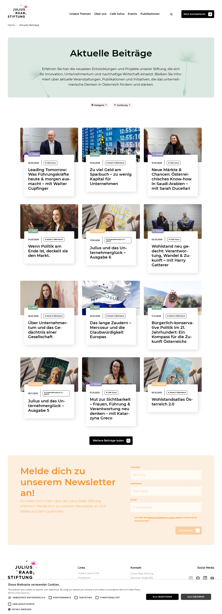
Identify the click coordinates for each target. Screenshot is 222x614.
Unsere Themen (80, 13)
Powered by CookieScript (207, 612)
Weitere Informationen (19, 592)
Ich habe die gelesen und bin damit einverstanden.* (166, 519)
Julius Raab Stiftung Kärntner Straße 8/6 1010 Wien (142, 577)
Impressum (84, 577)
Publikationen (150, 13)
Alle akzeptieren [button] (162, 596)
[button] (74, 609)
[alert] (111, 597)
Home (11, 25)
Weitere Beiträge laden (108, 440)
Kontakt (136, 567)
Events (132, 13)
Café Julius (117, 13)
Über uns (100, 13)
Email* (134, 500)
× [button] (218, 583)
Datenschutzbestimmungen (161, 517)
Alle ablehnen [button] (196, 596)
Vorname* (135, 467)
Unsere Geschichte (88, 573)
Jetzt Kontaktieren (194, 13)
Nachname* (136, 483)
